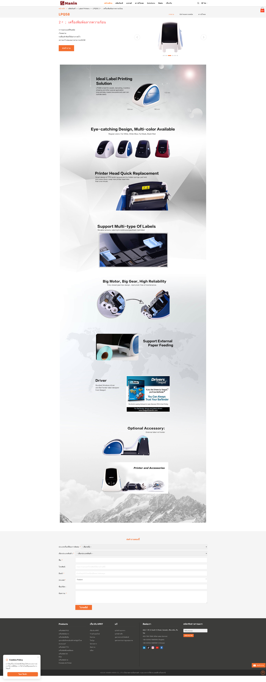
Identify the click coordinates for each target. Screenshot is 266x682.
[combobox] (141, 580)
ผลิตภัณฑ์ (119, 3)
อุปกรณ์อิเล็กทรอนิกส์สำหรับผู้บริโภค (70, 640)
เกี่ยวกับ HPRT (94, 630)
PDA (60, 657)
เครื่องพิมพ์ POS (64, 630)
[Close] (38, 657)
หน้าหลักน (108, 3)
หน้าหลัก (62, 8)
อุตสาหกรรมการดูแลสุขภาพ (124, 640)
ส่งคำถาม (66, 48)
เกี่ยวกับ (169, 3)
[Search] (198, 3)
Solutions (151, 3)
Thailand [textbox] (80, 579)
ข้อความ (92, 647)
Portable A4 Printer (65, 663)
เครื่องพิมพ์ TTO (64, 647)
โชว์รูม (92, 640)
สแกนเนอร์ (62, 644)
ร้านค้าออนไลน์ (95, 634)
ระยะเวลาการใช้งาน (146, 672)
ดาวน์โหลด (139, 3)
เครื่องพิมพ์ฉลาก (64, 634)
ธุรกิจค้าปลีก (119, 634)
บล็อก (91, 650)
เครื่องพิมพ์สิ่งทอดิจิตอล (66, 650)
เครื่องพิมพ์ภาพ (63, 660)
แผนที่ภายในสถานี (160, 672)
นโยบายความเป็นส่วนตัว (131, 672)
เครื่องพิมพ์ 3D (63, 654)
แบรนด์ (129, 3)
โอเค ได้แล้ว (22, 674)
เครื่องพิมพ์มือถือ (64, 637)
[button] (203, 37)
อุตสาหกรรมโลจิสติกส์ (122, 637)
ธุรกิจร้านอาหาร (120, 630)
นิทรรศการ (93, 644)
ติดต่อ (160, 3)
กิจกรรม (92, 637)
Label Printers (84, 8)
